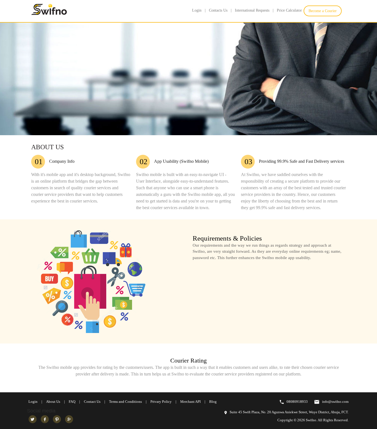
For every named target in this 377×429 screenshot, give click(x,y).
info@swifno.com (335, 401)
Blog (213, 401)
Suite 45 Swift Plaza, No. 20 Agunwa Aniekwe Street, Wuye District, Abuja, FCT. (289, 412)
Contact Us (92, 401)
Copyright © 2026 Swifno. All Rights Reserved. (313, 420)
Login (196, 10)
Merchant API (190, 401)
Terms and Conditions (125, 401)
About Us (53, 401)
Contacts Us (218, 10)
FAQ (72, 401)
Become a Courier (323, 11)
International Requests (252, 10)
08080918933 (297, 401)
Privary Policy (161, 401)
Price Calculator (289, 10)
